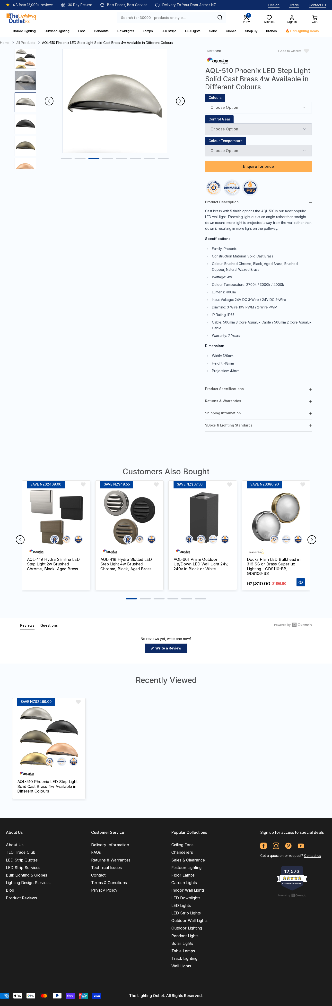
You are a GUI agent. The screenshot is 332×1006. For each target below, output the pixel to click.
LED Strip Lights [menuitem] (186, 913)
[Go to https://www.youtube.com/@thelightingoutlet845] (300, 846)
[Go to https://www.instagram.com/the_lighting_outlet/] (276, 846)
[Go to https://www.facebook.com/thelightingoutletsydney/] (263, 846)
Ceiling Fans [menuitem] (182, 844)
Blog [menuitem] (10, 890)
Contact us (312, 855)
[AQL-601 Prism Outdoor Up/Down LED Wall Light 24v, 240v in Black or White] (203, 517)
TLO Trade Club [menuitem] (20, 852)
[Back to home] (21, 17)
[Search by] (220, 17)
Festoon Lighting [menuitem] (186, 867)
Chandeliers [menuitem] (182, 852)
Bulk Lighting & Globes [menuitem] (26, 875)
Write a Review (171, 649)
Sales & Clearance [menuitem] (188, 860)
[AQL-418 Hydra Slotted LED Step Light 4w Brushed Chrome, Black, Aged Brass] (129, 517)
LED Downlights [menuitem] (186, 897)
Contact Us (317, 5)
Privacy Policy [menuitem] (104, 890)
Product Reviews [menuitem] (21, 897)
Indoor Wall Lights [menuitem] (188, 890)
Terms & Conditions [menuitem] (109, 882)
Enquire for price (258, 166)
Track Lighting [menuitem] (184, 958)
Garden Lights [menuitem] (184, 882)
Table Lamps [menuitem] (183, 950)
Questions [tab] (49, 626)
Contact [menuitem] (98, 875)
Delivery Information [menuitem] (110, 844)
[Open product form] (300, 582)
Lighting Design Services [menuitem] (28, 882)
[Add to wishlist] (83, 484)
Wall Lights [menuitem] (181, 965)
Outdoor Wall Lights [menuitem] (189, 920)
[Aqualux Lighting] (217, 60)
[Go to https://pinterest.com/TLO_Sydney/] (288, 846)
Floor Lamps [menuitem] (183, 875)
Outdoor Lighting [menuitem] (186, 928)
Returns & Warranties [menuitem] (111, 860)
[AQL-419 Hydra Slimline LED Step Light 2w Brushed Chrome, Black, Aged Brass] (56, 517)
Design (274, 5)
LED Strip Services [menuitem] (23, 867)
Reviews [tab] (27, 626)
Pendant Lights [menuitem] (185, 935)
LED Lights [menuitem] (181, 905)
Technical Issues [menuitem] (106, 867)
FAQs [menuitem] (96, 852)
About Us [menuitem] (15, 844)
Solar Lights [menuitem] (182, 943)
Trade (294, 5)
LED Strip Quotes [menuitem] (22, 860)
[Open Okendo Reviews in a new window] (293, 624)
